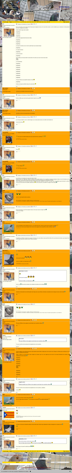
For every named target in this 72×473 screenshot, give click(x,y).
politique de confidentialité (46, 467)
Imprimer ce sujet (6, 464)
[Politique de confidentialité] (30, 471)
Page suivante (66, 22)
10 (23, 22)
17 (35, 22)
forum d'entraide (30, 467)
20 (40, 22)
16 (33, 22)
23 (45, 22)
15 (32, 22)
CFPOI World (6, 18)
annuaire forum (37, 467)
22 (44, 22)
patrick (68, 8)
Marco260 (64, 8)
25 (49, 22)
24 (47, 22)
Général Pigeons (13, 18)
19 (39, 22)
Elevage (20, 18)
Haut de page (6, 451)
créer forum (23, 467)
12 (27, 22)
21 (42, 22)
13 (28, 22)
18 (37, 22)
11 (25, 22)
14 (30, 22)
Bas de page (5, 22)
